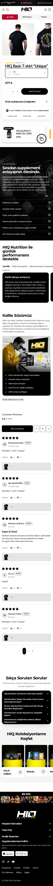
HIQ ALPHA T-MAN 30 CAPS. (24, 132)
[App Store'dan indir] (8, 853)
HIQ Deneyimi (19, 266)
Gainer (35, 867)
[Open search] (36, 428)
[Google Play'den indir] (21, 853)
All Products (27, 17)
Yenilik (6, 266)
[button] (9, 63)
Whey (18, 872)
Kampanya (6, 867)
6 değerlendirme (20, 62)
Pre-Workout (7, 872)
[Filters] (42, 428)
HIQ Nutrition (15, 880)
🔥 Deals (10, 17)
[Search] (7, 9)
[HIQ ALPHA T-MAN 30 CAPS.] (9, 134)
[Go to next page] (33, 651)
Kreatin (17, 867)
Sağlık (26, 872)
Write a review (17, 428)
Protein (44, 17)
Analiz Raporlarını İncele (12, 399)
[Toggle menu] (3, 9)
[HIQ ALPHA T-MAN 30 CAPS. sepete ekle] (41, 139)
